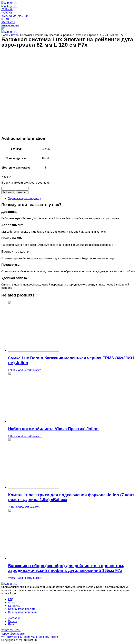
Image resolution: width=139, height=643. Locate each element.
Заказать (22, 192)
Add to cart (8, 192)
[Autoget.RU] (9, 3)
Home (4, 35)
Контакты (8, 22)
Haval (14, 35)
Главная (7, 9)
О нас (5, 19)
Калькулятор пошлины (22, 612)
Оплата (12, 621)
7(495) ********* (11, 630)
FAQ (10, 599)
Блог (11, 624)
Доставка (14, 618)
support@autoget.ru (13, 633)
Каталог (7, 12)
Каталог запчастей (14, 15)
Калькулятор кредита (21, 609)
